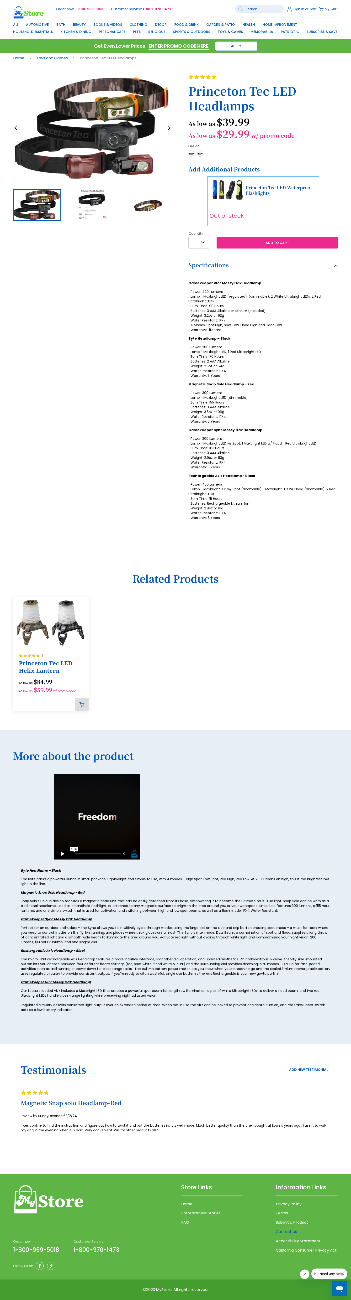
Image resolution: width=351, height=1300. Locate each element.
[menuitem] (15, 24)
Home (19, 58)
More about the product (73, 756)
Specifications (208, 265)
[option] (191, 153)
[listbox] (263, 155)
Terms (282, 1213)
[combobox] (259, 9)
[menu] (175, 27)
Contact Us (286, 1231)
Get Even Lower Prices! (120, 46)
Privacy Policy (289, 1204)
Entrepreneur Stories (201, 1213)
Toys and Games (52, 58)
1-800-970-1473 (157, 9)
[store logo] (28, 12)
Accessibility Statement (298, 1241)
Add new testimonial (308, 1069)
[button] (16, 128)
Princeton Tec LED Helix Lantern (45, 666)
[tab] (263, 268)
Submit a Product (292, 1222)
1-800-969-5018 (89, 9)
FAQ (185, 1222)
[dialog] (175, 27)
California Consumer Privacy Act (306, 1250)
